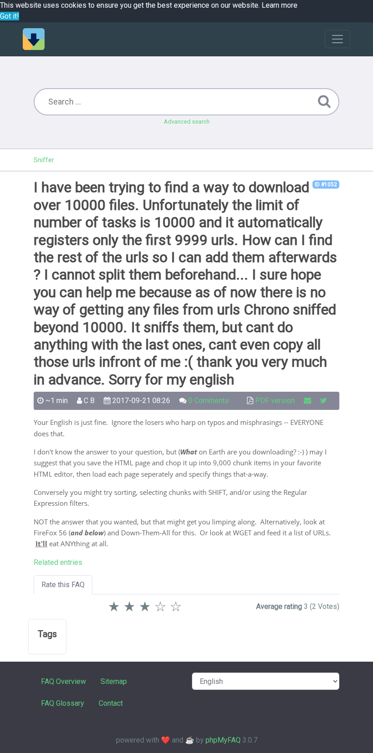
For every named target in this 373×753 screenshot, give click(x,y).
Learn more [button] (279, 5)
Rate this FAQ (63, 584)
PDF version (275, 400)
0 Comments (208, 400)
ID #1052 (326, 184)
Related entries (58, 562)
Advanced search (187, 121)
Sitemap (114, 681)
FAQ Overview (63, 681)
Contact (111, 703)
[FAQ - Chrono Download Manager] (34, 39)
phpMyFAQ (223, 740)
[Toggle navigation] (337, 39)
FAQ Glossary (62, 703)
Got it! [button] (9, 16)
